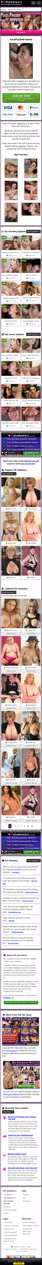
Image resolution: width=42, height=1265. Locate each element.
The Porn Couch (27, 901)
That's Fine (18, 1263)
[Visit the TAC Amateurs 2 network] (20, 1031)
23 (32, 826)
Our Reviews (8, 1194)
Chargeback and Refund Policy (10, 1240)
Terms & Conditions (11, 1226)
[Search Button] (33, 3)
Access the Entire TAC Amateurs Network (21, 97)
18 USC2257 (8, 1222)
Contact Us (27, 1201)
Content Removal (10, 1235)
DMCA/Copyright (10, 1232)
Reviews (7, 998)
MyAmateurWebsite (11, 1094)
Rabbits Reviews (17, 932)
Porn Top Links (13, 943)
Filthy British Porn (31, 892)
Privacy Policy (28, 1261)
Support (26, 1194)
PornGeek (15, 872)
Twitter (6, 1213)
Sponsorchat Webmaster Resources (27, 1231)
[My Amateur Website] (21, 1075)
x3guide (11, 921)
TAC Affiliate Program (31, 1226)
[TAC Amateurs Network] (11, 3)
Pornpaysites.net (15, 912)
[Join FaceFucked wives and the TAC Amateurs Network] (8, 107)
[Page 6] (28, 826)
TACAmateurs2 (12, 1050)
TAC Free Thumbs (10, 1210)
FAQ (24, 1198)
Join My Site (30, 463)
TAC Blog (7, 1207)
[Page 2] (24, 826)
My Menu (21, 32)
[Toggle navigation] (39, 3)
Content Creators (29, 1222)
